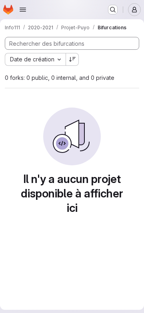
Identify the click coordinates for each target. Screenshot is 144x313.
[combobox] (35, 59)
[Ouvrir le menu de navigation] (22, 9)
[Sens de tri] (72, 59)
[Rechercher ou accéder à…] (113, 9)
